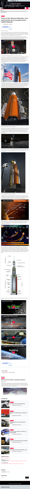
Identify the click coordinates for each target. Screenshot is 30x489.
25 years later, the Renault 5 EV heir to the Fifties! (19, 440)
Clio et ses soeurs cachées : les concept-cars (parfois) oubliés (18, 432)
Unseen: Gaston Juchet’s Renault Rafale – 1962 (18, 449)
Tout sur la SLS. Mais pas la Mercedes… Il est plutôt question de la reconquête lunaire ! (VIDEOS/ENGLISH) (14, 20)
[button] (25, 8)
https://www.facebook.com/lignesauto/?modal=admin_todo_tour (17, 460)
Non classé (2, 16)
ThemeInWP (19, 483)
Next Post (2, 376)
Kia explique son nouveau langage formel (17, 403)
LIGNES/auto (15, 4)
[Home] (1, 8)
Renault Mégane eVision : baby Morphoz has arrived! (18, 423)
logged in (7, 372)
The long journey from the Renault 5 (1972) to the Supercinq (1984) (9, 0)
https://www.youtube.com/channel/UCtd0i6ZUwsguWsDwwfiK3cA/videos (12, 463)
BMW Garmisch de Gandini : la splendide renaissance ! (13, 379)
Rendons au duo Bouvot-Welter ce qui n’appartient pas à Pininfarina (16, 0)
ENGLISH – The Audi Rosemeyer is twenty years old (18, 413)
